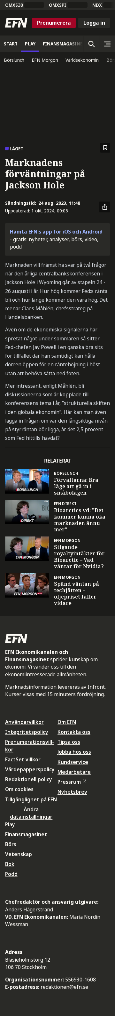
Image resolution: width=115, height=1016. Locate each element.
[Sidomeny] (107, 44)
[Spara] (105, 148)
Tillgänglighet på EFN (31, 799)
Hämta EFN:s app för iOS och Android (56, 231)
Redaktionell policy (28, 779)
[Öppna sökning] (91, 44)
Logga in (94, 22)
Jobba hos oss (74, 751)
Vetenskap (18, 854)
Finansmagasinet (26, 834)
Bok (9, 864)
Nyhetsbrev (72, 791)
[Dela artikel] (104, 207)
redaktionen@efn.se (64, 986)
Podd (11, 873)
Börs (10, 844)
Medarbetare (74, 771)
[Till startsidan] (16, 23)
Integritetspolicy (26, 731)
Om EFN (66, 722)
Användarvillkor (24, 722)
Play (10, 824)
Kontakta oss (73, 731)
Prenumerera (54, 22)
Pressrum (69, 781)
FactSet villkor (23, 759)
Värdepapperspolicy (30, 769)
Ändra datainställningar (31, 813)
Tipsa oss (68, 741)
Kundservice (72, 762)
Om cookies (19, 789)
